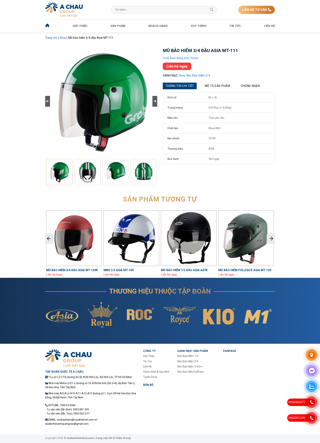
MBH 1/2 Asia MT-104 (119, 270)
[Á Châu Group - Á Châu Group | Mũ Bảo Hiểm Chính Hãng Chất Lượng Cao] (64, 9)
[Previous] (48, 238)
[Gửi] (211, 10)
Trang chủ (51, 37)
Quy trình (198, 25)
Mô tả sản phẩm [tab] (217, 86)
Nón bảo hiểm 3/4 (198, 75)
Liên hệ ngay (177, 66)
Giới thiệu (80, 25)
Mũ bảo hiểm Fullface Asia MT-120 (244, 270)
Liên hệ (269, 25)
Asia (63, 37)
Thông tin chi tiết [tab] (180, 86)
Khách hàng (158, 25)
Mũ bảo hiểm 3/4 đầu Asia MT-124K (72, 270)
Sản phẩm (117, 25)
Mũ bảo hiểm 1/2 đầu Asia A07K (184, 270)
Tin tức (235, 25)
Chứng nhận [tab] (250, 86)
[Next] (271, 238)
